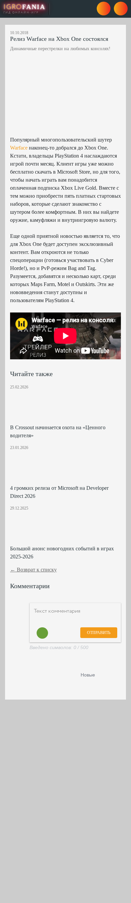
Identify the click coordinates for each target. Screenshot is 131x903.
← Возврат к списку (33, 569)
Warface (19, 148)
